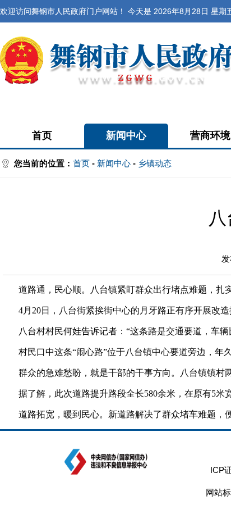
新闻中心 (126, 135)
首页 (42, 135)
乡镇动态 (155, 163)
